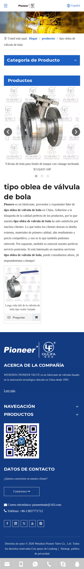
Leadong (52, 548)
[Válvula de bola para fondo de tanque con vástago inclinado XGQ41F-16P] (42, 123)
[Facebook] (7, 523)
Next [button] (76, 132)
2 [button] (42, 176)
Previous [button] (8, 132)
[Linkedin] (15, 523)
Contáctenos (20, 491)
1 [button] (36, 176)
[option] (42, 129)
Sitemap (65, 548)
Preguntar (19, 317)
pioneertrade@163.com (46, 504)
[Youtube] (32, 523)
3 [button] (48, 176)
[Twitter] (24, 523)
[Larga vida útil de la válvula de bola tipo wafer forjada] (22, 283)
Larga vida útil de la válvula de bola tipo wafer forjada (22, 307)
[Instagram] (41, 523)
